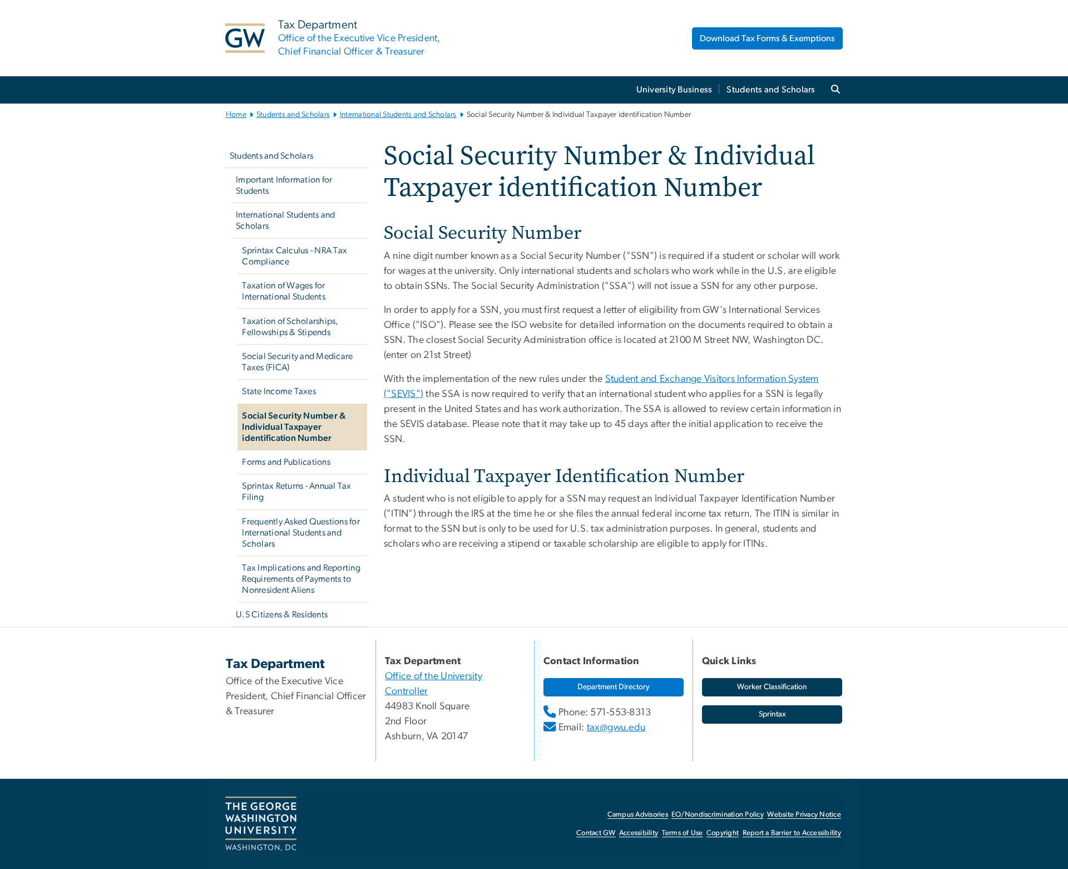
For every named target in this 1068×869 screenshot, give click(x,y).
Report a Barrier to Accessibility (792, 833)
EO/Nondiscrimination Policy (717, 814)
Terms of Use (682, 833)
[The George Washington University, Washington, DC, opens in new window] (260, 824)
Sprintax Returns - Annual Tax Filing (296, 492)
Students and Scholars (770, 89)
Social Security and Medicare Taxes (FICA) (297, 362)
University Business (674, 89)
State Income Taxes (279, 391)
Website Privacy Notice (804, 814)
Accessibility (638, 833)
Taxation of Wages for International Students (283, 291)
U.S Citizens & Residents (282, 614)
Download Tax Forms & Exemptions (767, 38)
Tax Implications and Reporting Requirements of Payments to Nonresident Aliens (301, 579)
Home (236, 115)
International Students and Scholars (398, 115)
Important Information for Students (284, 185)
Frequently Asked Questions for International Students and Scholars (301, 532)
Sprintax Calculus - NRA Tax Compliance (294, 256)
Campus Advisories (637, 814)
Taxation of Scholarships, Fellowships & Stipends (290, 327)
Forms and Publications (286, 462)
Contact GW (596, 833)
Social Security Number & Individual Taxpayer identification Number (294, 427)
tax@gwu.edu (616, 728)
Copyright (722, 833)
